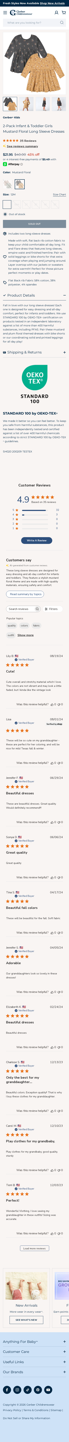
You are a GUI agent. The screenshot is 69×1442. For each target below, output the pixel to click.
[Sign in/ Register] (56, 12)
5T (56, 206)
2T (27, 206)
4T (46, 206)
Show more (25, 635)
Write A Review (37, 540)
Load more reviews (34, 1248)
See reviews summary (22, 146)
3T (37, 206)
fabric (36, 625)
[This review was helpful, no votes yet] (52, 704)
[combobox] (34, 23)
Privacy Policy (12, 1410)
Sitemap (56, 1410)
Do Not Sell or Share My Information (26, 1418)
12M (8, 206)
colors (24, 625)
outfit (11, 635)
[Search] (62, 23)
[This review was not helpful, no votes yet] (59, 704)
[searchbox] (20, 609)
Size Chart (59, 194)
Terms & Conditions (35, 1410)
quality (12, 625)
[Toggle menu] (5, 12)
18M (17, 206)
